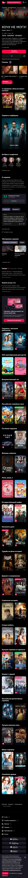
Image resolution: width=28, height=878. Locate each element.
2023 (5, 33)
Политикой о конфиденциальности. (12, 870)
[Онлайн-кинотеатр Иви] (4, 2)
